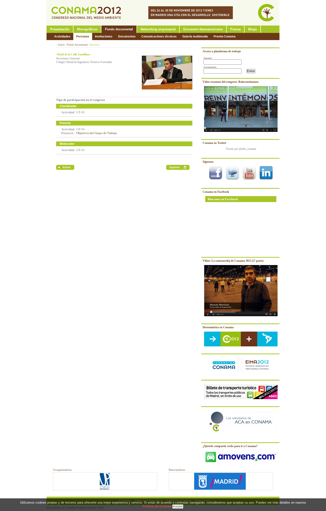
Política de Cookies (157, 506)
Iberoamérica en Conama (218, 327)
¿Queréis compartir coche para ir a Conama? (230, 446)
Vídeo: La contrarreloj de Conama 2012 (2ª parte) (233, 260)
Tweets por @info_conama (241, 149)
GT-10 (80, 112)
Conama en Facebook (216, 191)
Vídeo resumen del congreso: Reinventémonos (231, 81)
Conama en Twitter (214, 143)
